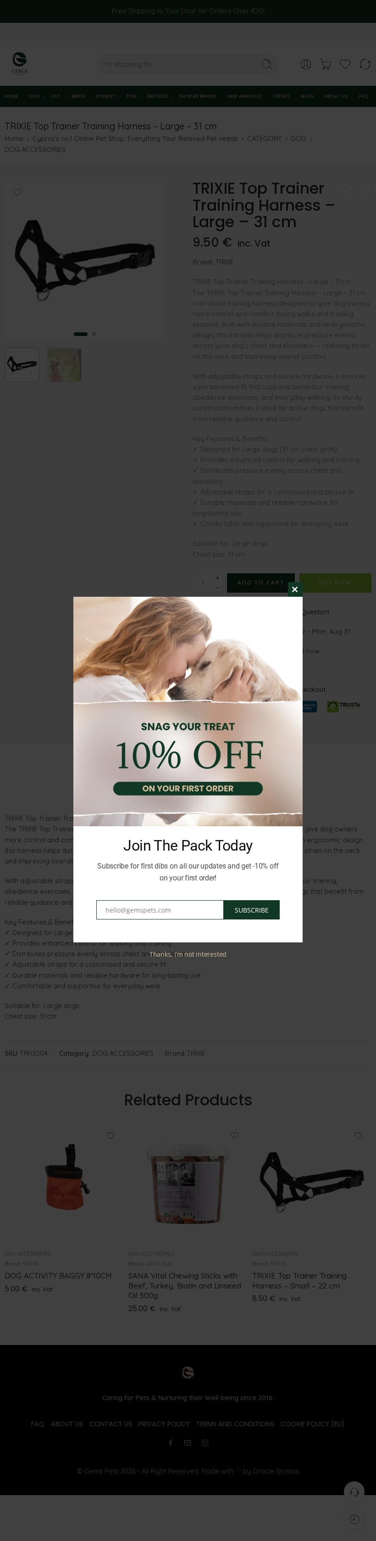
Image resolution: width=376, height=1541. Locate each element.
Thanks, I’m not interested (188, 954)
